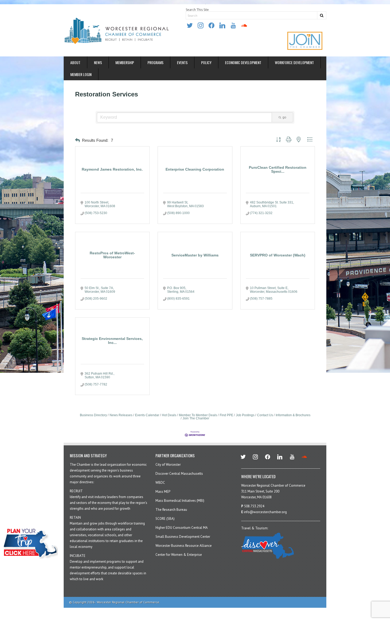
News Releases (121, 415)
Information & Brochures (293, 415)
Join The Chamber (196, 418)
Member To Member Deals (198, 415)
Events (182, 62)
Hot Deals (169, 415)
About (75, 62)
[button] (77, 140)
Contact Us (265, 415)
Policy (206, 62)
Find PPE (226, 415)
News (98, 62)
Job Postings (245, 415)
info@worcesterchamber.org (265, 512)
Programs (155, 62)
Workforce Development (294, 62)
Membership (124, 62)
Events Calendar (147, 415)
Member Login (81, 74)
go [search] (284, 117)
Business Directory (93, 415)
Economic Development (243, 62)
